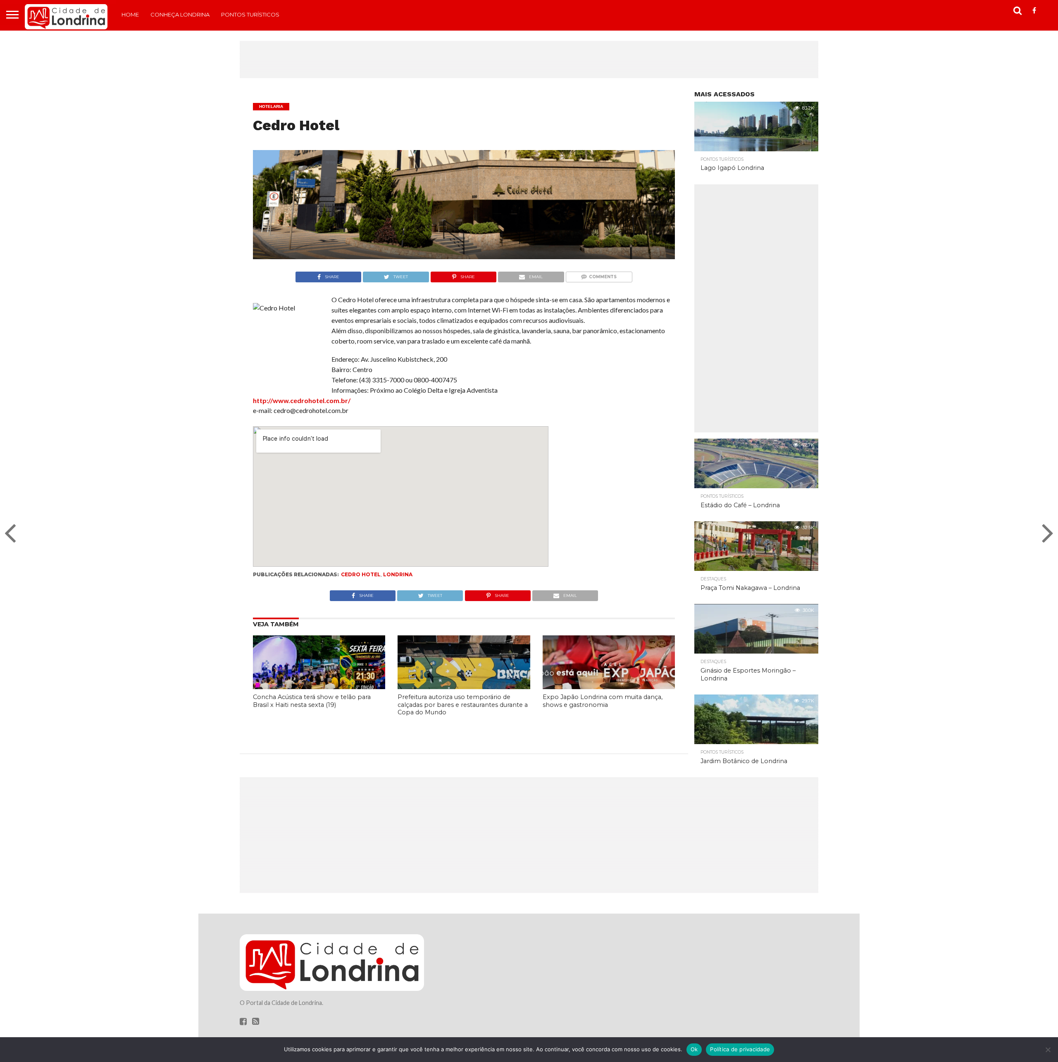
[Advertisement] (529, 59)
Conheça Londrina (180, 14)
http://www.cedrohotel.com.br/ (301, 400)
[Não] (1048, 1049)
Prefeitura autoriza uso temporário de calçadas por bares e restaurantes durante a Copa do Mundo (463, 704)
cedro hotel (361, 574)
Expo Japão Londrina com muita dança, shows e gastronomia (602, 701)
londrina (397, 574)
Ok (694, 1049)
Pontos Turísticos (250, 14)
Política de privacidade (740, 1049)
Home (130, 14)
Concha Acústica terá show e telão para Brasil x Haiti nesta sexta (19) (312, 701)
